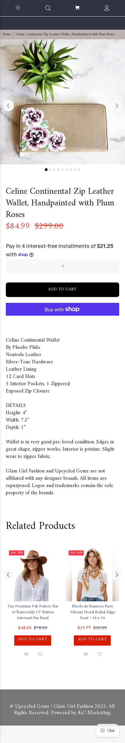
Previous (8, 105)
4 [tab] (58, 169)
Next (116, 105)
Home (7, 34)
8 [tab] (74, 169)
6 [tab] (66, 169)
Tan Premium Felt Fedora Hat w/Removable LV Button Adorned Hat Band (33, 612)
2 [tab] (50, 169)
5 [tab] (62, 169)
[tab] (6, 327)
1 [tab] (46, 169)
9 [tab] (78, 169)
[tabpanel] (62, 101)
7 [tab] (70, 169)
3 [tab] (54, 169)
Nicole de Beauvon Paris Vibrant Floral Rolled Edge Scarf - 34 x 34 (92, 612)
